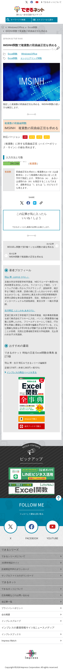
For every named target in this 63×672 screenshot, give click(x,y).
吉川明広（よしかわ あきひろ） (20, 310)
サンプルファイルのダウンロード (18, 575)
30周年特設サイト (10, 562)
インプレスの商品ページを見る (22, 372)
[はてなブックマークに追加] (34, 202)
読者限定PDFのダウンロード (15, 569)
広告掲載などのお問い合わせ (15, 595)
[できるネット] (3, 27)
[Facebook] (31, 2)
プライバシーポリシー (12, 608)
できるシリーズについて (13, 556)
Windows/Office (16, 27)
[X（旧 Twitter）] (27, 2)
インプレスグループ (11, 621)
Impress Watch (9, 640)
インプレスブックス (11, 634)
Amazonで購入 (30, 419)
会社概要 (6, 614)
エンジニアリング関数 (31, 58)
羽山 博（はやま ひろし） (17, 277)
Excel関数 (32, 27)
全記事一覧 (7, 601)
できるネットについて (52, 2)
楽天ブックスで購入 (32, 426)
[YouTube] (37, 2)
